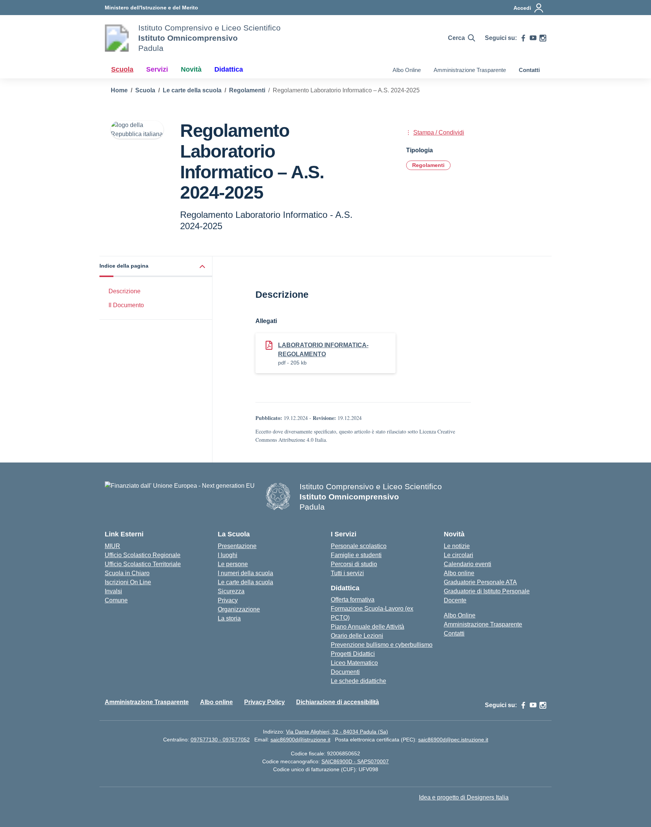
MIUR (112, 546)
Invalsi (113, 591)
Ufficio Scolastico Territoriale (143, 564)
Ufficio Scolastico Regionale (142, 555)
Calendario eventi (467, 564)
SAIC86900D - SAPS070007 (355, 761)
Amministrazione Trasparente (470, 70)
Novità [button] (191, 69)
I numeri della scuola (245, 573)
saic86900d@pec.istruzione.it (453, 740)
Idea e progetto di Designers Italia (464, 797)
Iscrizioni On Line (128, 582)
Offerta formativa (352, 599)
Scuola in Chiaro (127, 573)
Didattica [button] (228, 69)
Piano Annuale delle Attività (367, 626)
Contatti (529, 70)
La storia (229, 618)
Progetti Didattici (353, 654)
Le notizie (457, 546)
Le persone (233, 564)
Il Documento (126, 305)
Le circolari (458, 555)
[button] (155, 266)
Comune (116, 600)
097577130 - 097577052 (220, 740)
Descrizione (124, 291)
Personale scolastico (359, 546)
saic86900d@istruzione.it (300, 740)
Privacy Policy (264, 702)
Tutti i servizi (347, 573)
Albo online (459, 573)
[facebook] (523, 38)
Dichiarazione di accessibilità (337, 702)
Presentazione (237, 546)
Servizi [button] (157, 69)
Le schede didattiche (358, 681)
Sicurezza (231, 591)
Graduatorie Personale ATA (480, 582)
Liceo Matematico (354, 663)
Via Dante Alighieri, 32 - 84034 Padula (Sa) (337, 732)
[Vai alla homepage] (117, 38)
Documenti (345, 672)
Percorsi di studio (354, 564)
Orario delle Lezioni (357, 636)
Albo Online (407, 70)
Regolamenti (428, 165)
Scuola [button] (122, 69)
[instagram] (542, 38)
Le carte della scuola (245, 582)
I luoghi (227, 555)
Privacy (228, 600)
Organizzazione (239, 609)
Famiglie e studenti (356, 555)
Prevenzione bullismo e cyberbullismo (381, 645)
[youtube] (533, 38)
